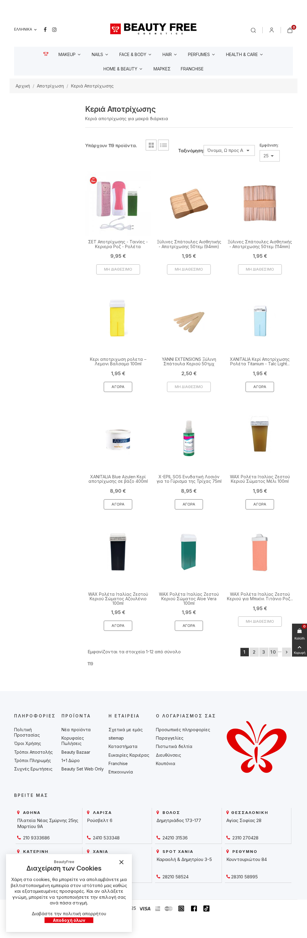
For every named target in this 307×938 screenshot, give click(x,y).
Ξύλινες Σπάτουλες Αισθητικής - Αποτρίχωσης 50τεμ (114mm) (260, 244)
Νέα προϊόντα (76, 729)
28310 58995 (244, 877)
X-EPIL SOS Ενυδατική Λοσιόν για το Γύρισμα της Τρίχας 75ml (189, 479)
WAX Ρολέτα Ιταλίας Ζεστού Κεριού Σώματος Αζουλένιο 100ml (118, 599)
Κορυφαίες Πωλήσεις (72, 740)
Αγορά (118, 386)
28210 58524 (175, 877)
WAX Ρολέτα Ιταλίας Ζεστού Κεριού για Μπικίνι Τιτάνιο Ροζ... (260, 596)
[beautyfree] (153, 28)
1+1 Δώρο (70, 760)
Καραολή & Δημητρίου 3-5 (184, 859)
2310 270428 (244, 838)
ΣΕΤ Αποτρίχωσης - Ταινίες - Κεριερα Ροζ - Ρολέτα (118, 244)
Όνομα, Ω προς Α (229, 150)
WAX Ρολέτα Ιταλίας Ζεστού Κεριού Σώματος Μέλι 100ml (260, 479)
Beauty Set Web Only (82, 768)
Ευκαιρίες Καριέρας (129, 755)
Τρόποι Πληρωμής (32, 760)
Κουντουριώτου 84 (246, 859)
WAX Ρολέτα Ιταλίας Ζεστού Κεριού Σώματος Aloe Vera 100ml (189, 599)
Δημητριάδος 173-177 (178, 820)
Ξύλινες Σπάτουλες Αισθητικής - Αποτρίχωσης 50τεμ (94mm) (189, 244)
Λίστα (163, 145)
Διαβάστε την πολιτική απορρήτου (69, 913)
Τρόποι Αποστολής (33, 752)
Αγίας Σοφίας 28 (243, 820)
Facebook (45, 29)
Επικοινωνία (121, 771)
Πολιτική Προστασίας (27, 732)
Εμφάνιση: (269, 145)
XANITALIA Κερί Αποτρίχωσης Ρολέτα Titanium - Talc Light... (260, 361)
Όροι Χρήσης (27, 743)
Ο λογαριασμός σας (186, 715)
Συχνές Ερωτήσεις (33, 768)
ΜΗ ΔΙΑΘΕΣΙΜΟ (118, 269)
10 (273, 652)
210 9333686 (36, 838)
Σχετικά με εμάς (126, 729)
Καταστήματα (123, 746)
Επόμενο (286, 652)
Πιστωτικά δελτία (174, 746)
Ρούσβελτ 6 (99, 820)
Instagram (54, 29)
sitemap (116, 738)
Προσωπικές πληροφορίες (183, 729)
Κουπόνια (165, 763)
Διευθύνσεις (168, 755)
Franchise (118, 763)
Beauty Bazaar (75, 752)
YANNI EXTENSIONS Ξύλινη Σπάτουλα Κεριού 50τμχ (189, 361)
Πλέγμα (151, 145)
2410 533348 (106, 838)
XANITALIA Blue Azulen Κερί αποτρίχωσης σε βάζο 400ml (118, 479)
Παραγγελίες (169, 738)
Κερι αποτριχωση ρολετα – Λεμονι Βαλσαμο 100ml (118, 361)
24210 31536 (174, 838)
